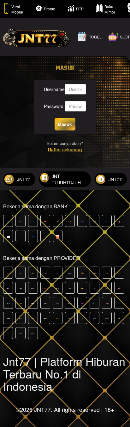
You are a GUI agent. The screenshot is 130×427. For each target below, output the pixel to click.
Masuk (65, 124)
